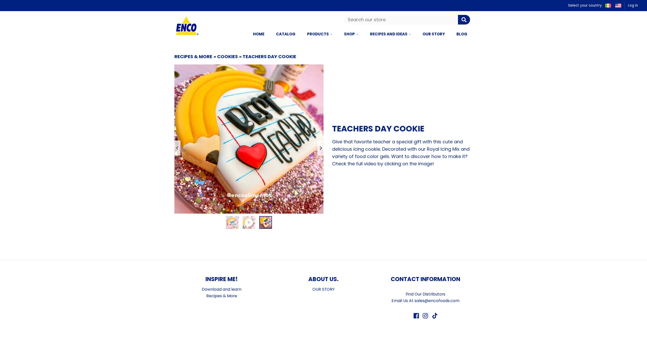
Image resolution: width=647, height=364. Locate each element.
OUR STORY (323, 289)
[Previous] (177, 148)
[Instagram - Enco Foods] (425, 316)
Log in (633, 5)
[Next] (320, 148)
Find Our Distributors (425, 294)
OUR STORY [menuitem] (434, 34)
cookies (227, 56)
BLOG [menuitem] (461, 34)
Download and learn (221, 289)
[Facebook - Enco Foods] (416, 316)
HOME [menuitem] (258, 34)
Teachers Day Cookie (269, 56)
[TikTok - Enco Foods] (434, 316)
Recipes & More (193, 56)
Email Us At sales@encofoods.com (425, 301)
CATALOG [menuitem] (285, 34)
